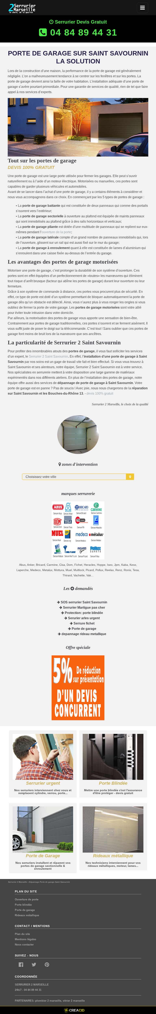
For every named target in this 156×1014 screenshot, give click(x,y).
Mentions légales (25, 939)
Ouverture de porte (26, 899)
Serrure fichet (83, 623)
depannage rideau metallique (83, 634)
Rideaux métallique (27, 915)
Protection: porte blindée (83, 613)
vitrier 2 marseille (74, 1000)
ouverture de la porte (56, 232)
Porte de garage (83, 628)
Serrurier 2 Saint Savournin (48, 356)
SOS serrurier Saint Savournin (83, 602)
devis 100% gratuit (100, 393)
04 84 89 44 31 (32, 989)
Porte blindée (23, 904)
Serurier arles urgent (83, 618)
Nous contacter (24, 944)
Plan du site (22, 934)
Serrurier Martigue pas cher (83, 607)
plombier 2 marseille (48, 1000)
